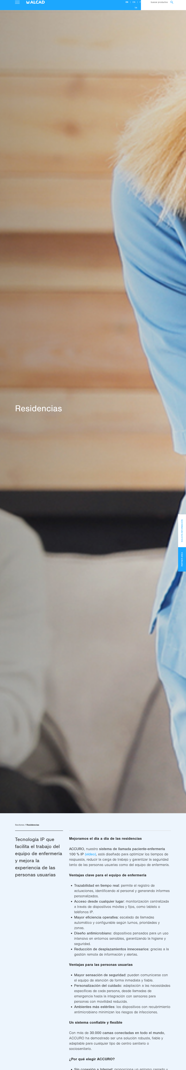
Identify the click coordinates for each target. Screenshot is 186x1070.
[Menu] (17, 2)
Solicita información (182, 530)
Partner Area (182, 559)
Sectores (19, 824)
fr (141, 2)
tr (136, 8)
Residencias (32, 824)
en (134, 2)
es (127, 2)
